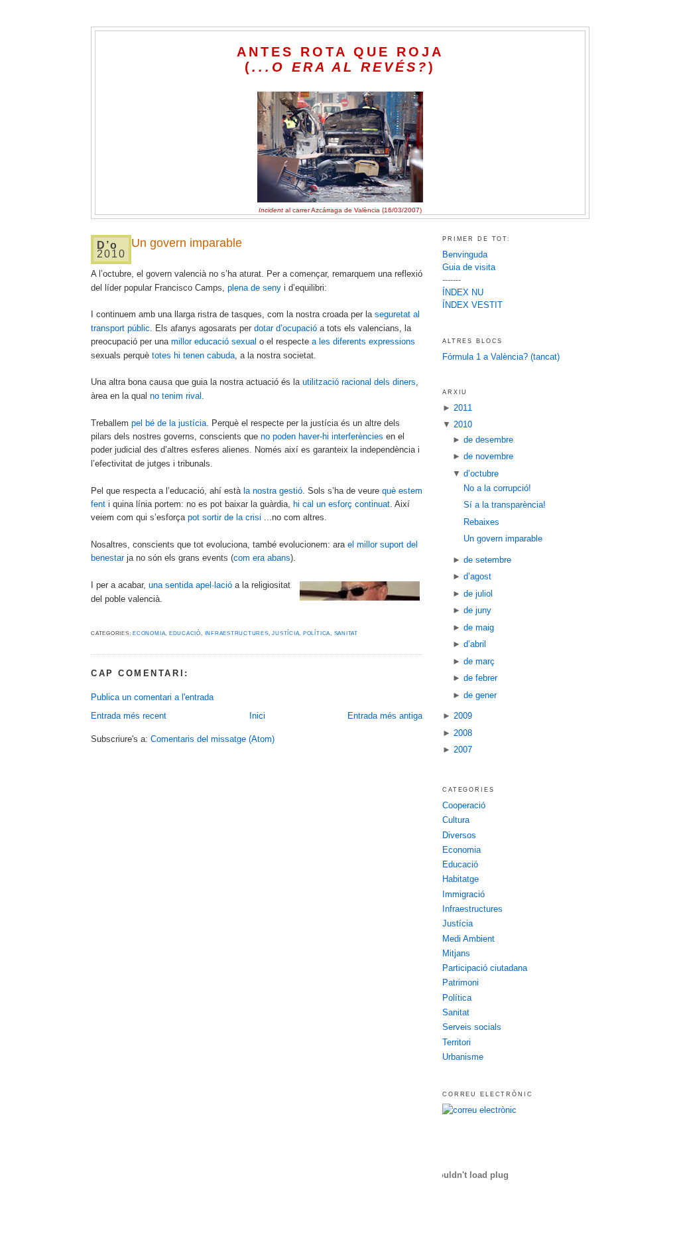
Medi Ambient (468, 939)
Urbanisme (462, 1057)
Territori (456, 1042)
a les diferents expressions (363, 341)
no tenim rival (176, 396)
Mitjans (456, 953)
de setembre (487, 560)
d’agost (477, 576)
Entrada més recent (128, 716)
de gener (480, 695)
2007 (463, 750)
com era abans (261, 558)
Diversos (459, 835)
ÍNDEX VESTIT (472, 305)
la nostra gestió (272, 491)
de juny (477, 610)
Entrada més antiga (384, 716)
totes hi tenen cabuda (193, 355)
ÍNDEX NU (462, 292)
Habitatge (460, 879)
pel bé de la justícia (168, 423)
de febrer (480, 678)
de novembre (488, 456)
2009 (463, 716)
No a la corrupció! (497, 488)
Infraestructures (237, 633)
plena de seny (254, 288)
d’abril (474, 644)
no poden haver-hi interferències (322, 436)
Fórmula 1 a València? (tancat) (501, 357)
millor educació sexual (214, 341)
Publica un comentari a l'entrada (152, 697)
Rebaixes (481, 522)
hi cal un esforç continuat (341, 504)
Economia (149, 633)
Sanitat (346, 633)
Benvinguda (464, 254)
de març (479, 661)
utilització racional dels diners (359, 382)
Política (316, 633)
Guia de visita (468, 267)
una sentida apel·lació (190, 585)
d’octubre (481, 473)
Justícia (285, 633)
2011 (463, 408)
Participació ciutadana (484, 968)
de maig (478, 627)
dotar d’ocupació (285, 328)
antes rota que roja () (340, 59)
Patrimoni (460, 982)
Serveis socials (471, 1027)
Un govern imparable (186, 243)
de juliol (478, 594)
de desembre (488, 440)
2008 (463, 733)
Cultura (455, 820)
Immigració (463, 894)
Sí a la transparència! (504, 505)
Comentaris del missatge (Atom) (213, 739)
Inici (257, 716)
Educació (185, 633)
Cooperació (463, 805)
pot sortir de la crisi (224, 517)
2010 (463, 424)
